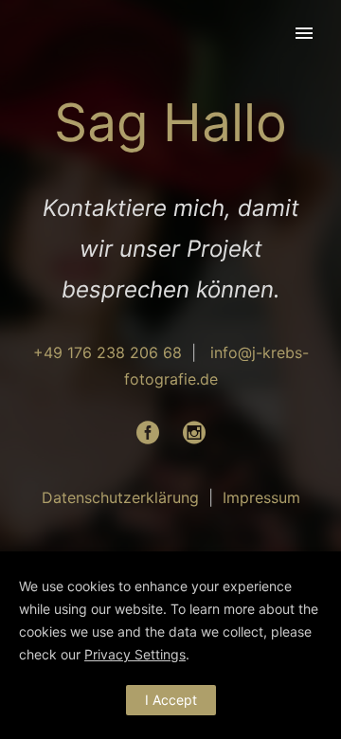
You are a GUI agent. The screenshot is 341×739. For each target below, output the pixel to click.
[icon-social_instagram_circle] (194, 433)
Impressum (261, 497)
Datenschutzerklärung (120, 497)
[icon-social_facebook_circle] (152, 433)
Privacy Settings (135, 654)
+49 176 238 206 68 (107, 352)
